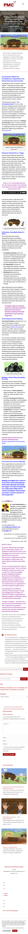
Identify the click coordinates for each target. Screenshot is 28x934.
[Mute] (20, 192)
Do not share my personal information (14, 928)
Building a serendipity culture (8, 688)
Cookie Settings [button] (6, 930)
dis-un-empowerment (9, 55)
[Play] (3, 192)
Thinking (17, 68)
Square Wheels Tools (12, 882)
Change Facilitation (17, 53)
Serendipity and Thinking (17, 689)
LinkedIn (6, 531)
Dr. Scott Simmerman (11, 635)
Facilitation (6, 59)
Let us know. (15, 910)
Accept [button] (15, 930)
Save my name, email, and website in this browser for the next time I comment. (14, 749)
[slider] (24, 192)
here (3, 130)
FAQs (7, 888)
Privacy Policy (10, 906)
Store (7, 903)
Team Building (10, 900)
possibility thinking (14, 327)
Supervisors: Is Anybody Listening (10, 847)
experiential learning (17, 57)
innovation (13, 59)
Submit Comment (9, 754)
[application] (14, 192)
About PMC (9, 885)
